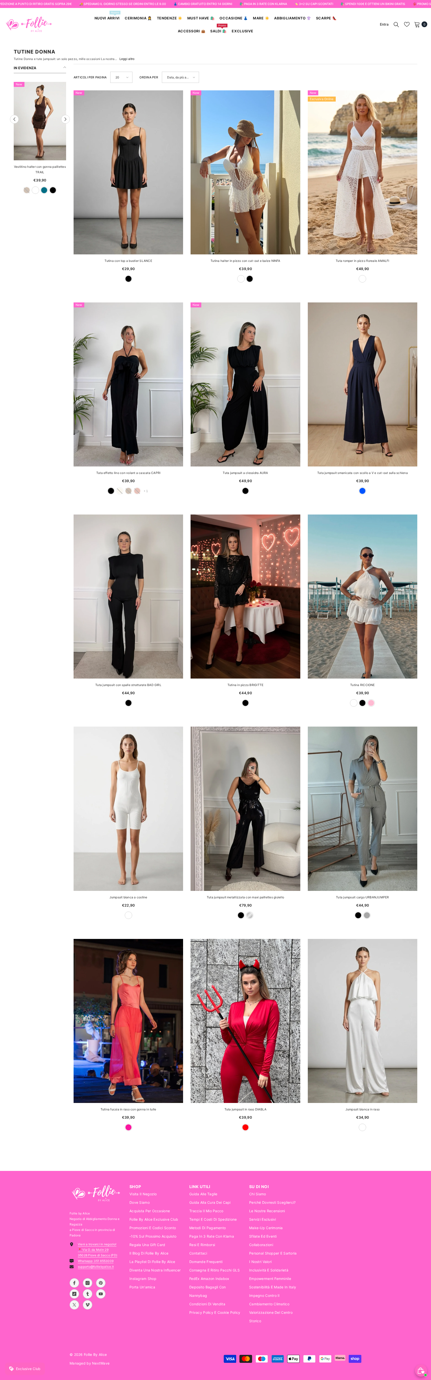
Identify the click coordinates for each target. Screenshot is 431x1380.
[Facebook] (74, 1283)
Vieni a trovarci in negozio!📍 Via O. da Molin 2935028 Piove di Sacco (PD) (97, 1249)
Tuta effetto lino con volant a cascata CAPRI (128, 473)
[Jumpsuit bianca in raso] (362, 1021)
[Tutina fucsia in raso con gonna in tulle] (128, 1021)
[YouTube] (101, 1294)
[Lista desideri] (407, 24)
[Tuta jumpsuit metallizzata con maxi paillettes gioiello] (245, 809)
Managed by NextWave (89, 1363)
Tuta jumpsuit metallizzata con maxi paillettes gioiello (245, 897)
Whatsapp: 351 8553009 (95, 1261)
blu (362, 491)
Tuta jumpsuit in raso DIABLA (245, 1109)
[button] (14, 119)
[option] (40, 140)
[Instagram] (87, 1283)
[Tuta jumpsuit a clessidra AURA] (245, 384)
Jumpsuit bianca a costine (128, 897)
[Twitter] (74, 1305)
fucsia (128, 1127)
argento (249, 915)
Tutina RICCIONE (362, 685)
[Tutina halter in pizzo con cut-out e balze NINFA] (245, 172)
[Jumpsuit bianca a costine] (128, 809)
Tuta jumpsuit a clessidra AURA (245, 473)
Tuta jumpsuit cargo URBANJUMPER (362, 897)
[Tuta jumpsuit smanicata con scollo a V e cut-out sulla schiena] (362, 384)
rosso (245, 1127)
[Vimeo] (87, 1305)
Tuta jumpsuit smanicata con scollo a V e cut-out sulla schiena (362, 473)
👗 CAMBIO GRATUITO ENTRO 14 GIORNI (202, 4)
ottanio (44, 190)
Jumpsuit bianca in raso (362, 1109)
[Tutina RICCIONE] (362, 597)
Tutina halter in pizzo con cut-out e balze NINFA (245, 261)
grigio (367, 915)
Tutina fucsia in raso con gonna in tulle (128, 1109)
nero (53, 190)
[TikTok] (74, 1294)
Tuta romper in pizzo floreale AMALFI (362, 261)
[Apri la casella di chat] (421, 1371)
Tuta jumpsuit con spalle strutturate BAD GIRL (128, 685)
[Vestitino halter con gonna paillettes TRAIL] (40, 121)
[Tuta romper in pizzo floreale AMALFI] (362, 172)
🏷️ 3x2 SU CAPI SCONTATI (313, 4)
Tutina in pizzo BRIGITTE (245, 685)
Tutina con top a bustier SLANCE (128, 261)
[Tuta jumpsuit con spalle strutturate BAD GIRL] (128, 597)
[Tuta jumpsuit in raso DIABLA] (245, 1021)
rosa (371, 703)
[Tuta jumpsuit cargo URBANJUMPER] (362, 809)
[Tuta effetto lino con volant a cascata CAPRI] (128, 384)
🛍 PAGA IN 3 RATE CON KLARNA (263, 4)
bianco (35, 190)
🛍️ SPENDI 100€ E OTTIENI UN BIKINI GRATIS (372, 4)
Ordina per (148, 77)
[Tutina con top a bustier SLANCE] (128, 172)
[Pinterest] (101, 1283)
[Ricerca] (396, 24)
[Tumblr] (87, 1294)
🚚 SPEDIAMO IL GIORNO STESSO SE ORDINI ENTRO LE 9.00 (122, 4)
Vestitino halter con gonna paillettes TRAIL (40, 169)
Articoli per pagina (90, 77)
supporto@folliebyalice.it (96, 1266)
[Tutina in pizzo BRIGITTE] (245, 597)
